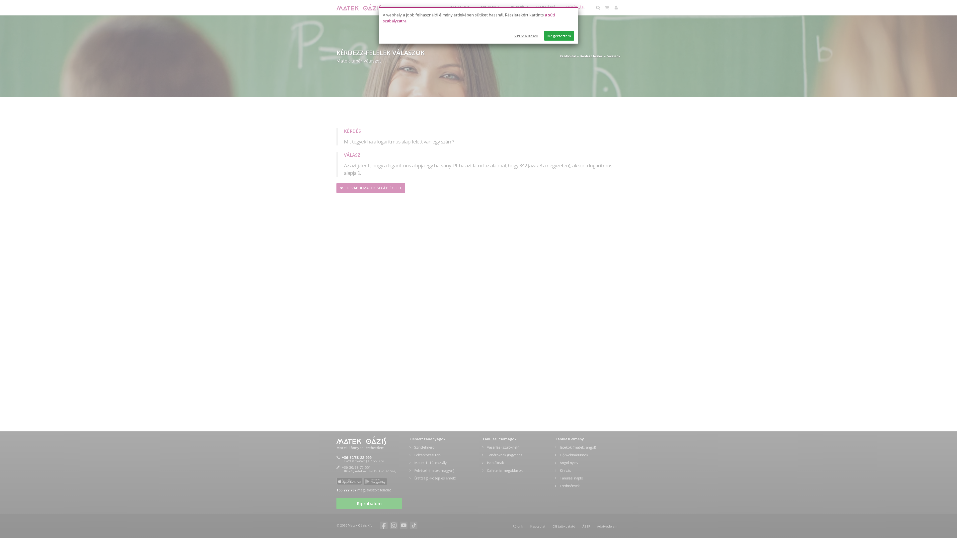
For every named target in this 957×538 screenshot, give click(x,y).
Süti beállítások (526, 36)
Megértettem (559, 35)
